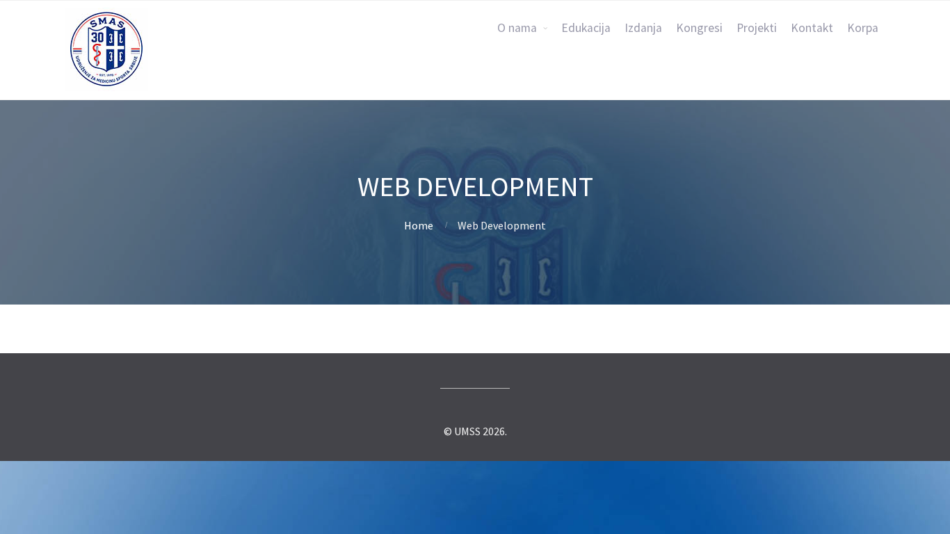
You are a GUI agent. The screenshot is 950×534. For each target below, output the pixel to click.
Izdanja (643, 27)
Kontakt (812, 27)
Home (418, 225)
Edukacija (586, 27)
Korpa (862, 27)
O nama (517, 27)
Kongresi (699, 27)
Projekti (756, 27)
